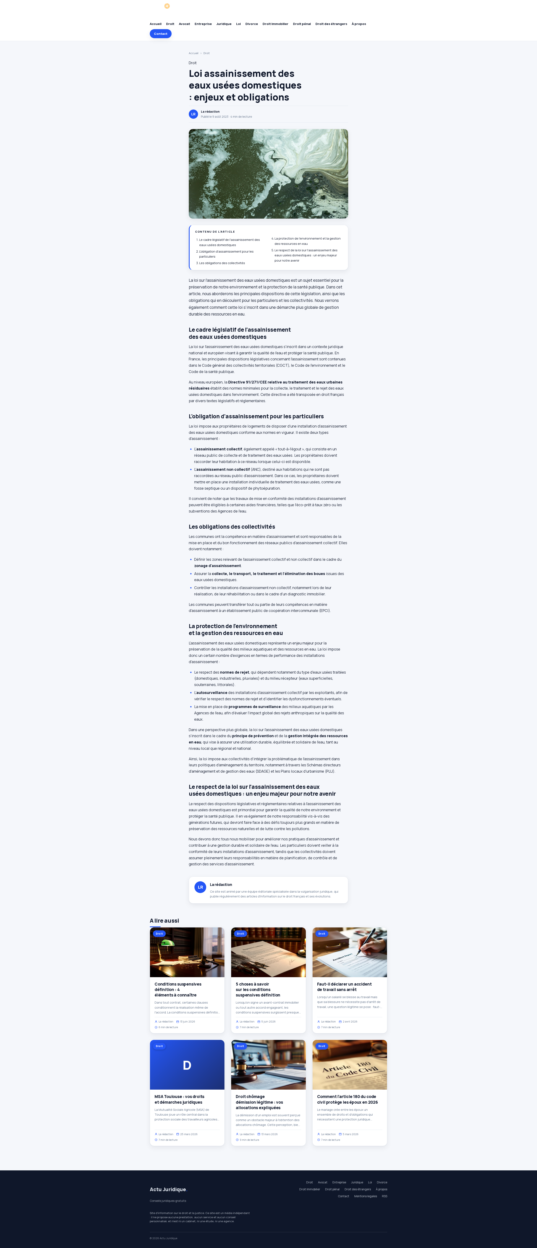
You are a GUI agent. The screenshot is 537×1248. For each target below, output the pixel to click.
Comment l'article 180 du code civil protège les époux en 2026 (347, 1099)
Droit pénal (302, 24)
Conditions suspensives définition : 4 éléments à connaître (178, 989)
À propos (359, 24)
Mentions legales (365, 1196)
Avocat (184, 24)
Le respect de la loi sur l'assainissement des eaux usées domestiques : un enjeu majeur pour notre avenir (306, 255)
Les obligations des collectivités (222, 263)
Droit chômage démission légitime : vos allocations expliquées (259, 1102)
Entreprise (203, 24)
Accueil (156, 24)
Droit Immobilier (275, 24)
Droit (170, 24)
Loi (238, 24)
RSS (384, 1196)
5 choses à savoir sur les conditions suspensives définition (258, 989)
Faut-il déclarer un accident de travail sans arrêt (344, 986)
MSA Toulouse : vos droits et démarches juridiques (179, 1099)
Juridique (224, 24)
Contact (160, 33)
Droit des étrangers (331, 24)
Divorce (251, 24)
